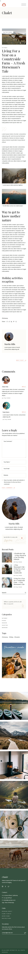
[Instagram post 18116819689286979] (14, 736)
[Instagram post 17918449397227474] (14, 825)
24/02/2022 (7, 32)
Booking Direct (7, 911)
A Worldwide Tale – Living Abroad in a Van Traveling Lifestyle (20, 556)
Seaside (4, 622)
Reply (24, 386)
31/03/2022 (6, 398)
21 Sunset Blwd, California (10, 895)
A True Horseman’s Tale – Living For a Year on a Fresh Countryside (20, 569)
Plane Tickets (6, 913)
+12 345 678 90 (7, 898)
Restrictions (6, 918)
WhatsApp (11, 902)
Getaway (4, 47)
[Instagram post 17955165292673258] (14, 854)
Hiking (4, 620)
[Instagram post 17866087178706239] (14, 706)
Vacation (5, 625)
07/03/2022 (18, 562)
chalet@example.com (9, 900)
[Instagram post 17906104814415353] (14, 765)
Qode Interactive (11, 950)
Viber (6, 902)
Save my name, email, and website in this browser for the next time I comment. (14, 482)
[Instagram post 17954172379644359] (14, 795)
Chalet (5, 877)
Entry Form (6, 916)
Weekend (5, 627)
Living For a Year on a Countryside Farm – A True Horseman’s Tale (19, 581)
